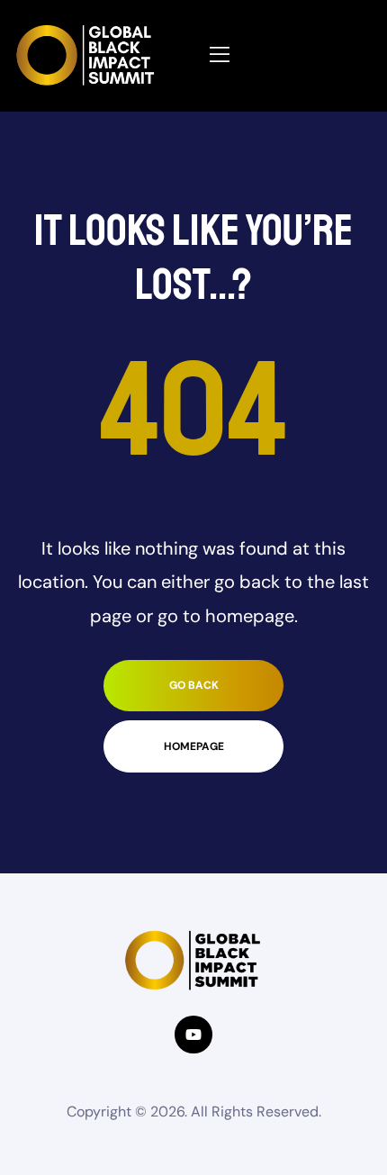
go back (194, 685)
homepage (194, 746)
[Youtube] (193, 1034)
